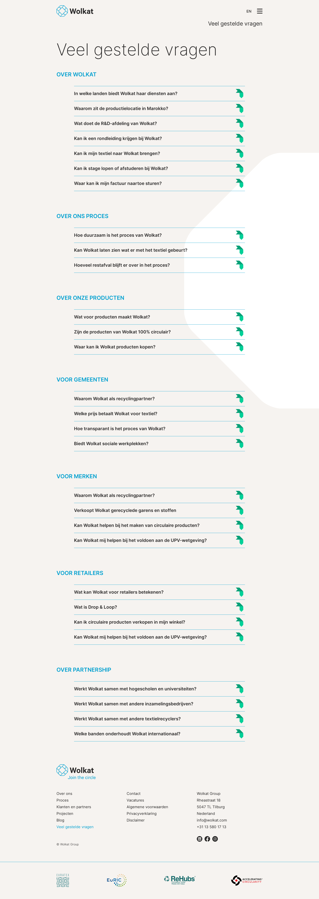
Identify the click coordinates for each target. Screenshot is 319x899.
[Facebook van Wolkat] (207, 839)
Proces (62, 800)
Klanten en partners (73, 807)
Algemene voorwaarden (147, 807)
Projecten (64, 813)
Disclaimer (136, 820)
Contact (133, 793)
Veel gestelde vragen (75, 827)
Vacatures (135, 800)
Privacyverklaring (142, 813)
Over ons (64, 793)
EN (248, 11)
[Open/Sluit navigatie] (260, 11)
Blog (60, 820)
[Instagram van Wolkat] (215, 839)
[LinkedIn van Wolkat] (199, 839)
